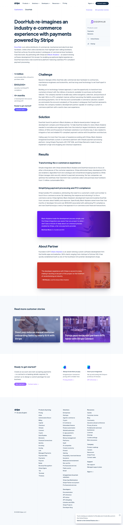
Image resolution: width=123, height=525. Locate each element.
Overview (89, 10)
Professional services (69, 466)
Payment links (43, 455)
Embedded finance (69, 425)
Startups (65, 415)
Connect (41, 430)
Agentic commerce (69, 418)
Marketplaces (67, 435)
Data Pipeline (43, 435)
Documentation (68, 492)
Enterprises (66, 413)
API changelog (67, 500)
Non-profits (66, 463)
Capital (41, 423)
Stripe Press (91, 455)
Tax (40, 471)
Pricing (65, 3)
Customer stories (92, 415)
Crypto (41, 433)
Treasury (41, 476)
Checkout (42, 425)
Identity (41, 443)
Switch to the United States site (87, 520)
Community (90, 420)
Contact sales (101, 3)
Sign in (90, 3)
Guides (89, 413)
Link (40, 450)
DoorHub (17, 47)
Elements (42, 438)
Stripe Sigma (43, 468)
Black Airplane (53, 55)
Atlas (40, 415)
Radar (40, 463)
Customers (18, 9)
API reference (92, 380)
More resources (92, 440)
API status (66, 497)
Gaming (65, 453)
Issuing (41, 448)
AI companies (67, 445)
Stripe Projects (67, 505)
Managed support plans (94, 467)
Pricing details (68, 380)
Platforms (66, 440)
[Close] (119, 515)
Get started (20, 384)
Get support (91, 464)
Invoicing (41, 445)
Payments (42, 458)
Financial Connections (45, 440)
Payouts (41, 460)
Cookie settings (92, 437)
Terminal (41, 473)
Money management (69, 438)
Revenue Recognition (45, 466)
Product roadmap (92, 447)
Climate (41, 428)
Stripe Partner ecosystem (71, 482)
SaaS (64, 443)
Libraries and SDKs (69, 502)
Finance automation (69, 428)
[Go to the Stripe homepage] (16, 410)
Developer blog (68, 507)
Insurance (66, 458)
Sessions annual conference (96, 423)
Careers (89, 450)
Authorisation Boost (45, 418)
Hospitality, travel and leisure (72, 455)
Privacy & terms (92, 425)
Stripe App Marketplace (70, 480)
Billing (40, 420)
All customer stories (102, 10)
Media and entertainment (71, 460)
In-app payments (68, 433)
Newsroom (90, 452)
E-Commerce (67, 423)
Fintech (65, 450)
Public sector (67, 468)
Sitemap (89, 435)
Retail (64, 471)
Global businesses (68, 430)
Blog (88, 418)
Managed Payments (45, 453)
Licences (90, 432)
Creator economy (68, 448)
